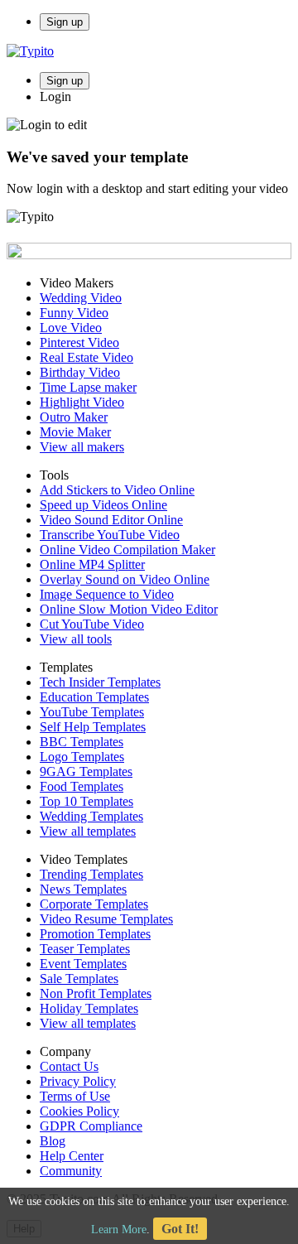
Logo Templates (82, 757)
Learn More (119, 1229)
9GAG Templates (86, 771)
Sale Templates (79, 979)
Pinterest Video (79, 342)
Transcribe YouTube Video (110, 535)
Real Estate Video (86, 357)
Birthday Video (80, 372)
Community (71, 1171)
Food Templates (81, 786)
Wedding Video (81, 298)
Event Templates (83, 964)
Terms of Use (75, 1096)
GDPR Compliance (91, 1126)
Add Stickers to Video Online (117, 490)
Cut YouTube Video (92, 624)
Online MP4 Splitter (92, 564)
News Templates (83, 889)
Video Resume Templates (106, 919)
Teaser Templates (85, 949)
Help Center (71, 1156)
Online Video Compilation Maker (127, 549)
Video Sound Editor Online (111, 520)
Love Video (71, 328)
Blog (52, 1141)
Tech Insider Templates (100, 682)
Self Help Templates (93, 727)
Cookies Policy (79, 1111)
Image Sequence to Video (107, 594)
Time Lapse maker (88, 387)
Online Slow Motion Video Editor (129, 609)
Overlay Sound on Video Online (124, 579)
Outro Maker (74, 417)
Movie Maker (75, 432)
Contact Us (69, 1066)
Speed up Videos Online (103, 505)
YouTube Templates (92, 712)
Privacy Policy (78, 1081)
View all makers (82, 447)
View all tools (76, 639)
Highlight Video (82, 402)
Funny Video (74, 313)
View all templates (88, 831)
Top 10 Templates (86, 801)
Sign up (64, 22)
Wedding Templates (91, 816)
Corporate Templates (94, 904)
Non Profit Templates (95, 993)
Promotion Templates (95, 934)
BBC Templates (81, 742)
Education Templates (94, 697)
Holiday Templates (89, 1008)
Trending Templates (91, 874)
